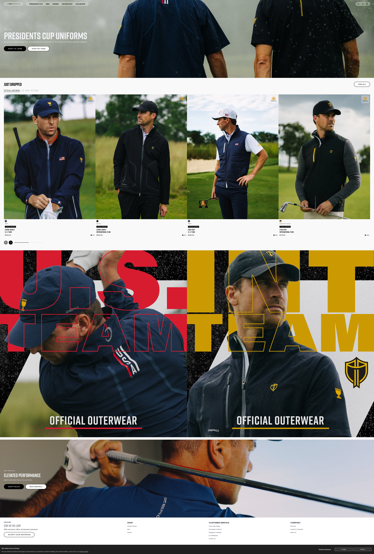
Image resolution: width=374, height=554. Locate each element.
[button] (367, 4)
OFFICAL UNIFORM (10, 226)
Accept (344, 549)
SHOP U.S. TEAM (15, 49)
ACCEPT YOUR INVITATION (19, 535)
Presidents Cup (36, 4)
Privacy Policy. (84, 551)
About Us (293, 532)
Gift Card (293, 526)
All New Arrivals (132, 526)
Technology (67, 4)
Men (47, 4)
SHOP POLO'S (14, 487)
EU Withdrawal (213, 535)
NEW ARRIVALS (36, 487)
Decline (362, 549)
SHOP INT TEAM (38, 49)
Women (55, 4)
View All (362, 84)
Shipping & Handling (215, 532)
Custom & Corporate (296, 529)
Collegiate (80, 4)
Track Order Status (214, 526)
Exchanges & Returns (215, 529)
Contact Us (212, 538)
